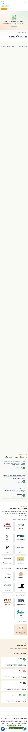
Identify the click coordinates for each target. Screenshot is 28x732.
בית (25, 32)
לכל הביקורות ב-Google (19, 653)
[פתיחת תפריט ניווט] (25, 2)
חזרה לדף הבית (22, 51)
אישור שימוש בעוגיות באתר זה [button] (16, 728)
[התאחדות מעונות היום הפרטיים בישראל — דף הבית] (2, 2)
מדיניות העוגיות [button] (12, 725)
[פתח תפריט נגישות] (3, 729)
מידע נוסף (6, 728)
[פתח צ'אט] (25, 729)
